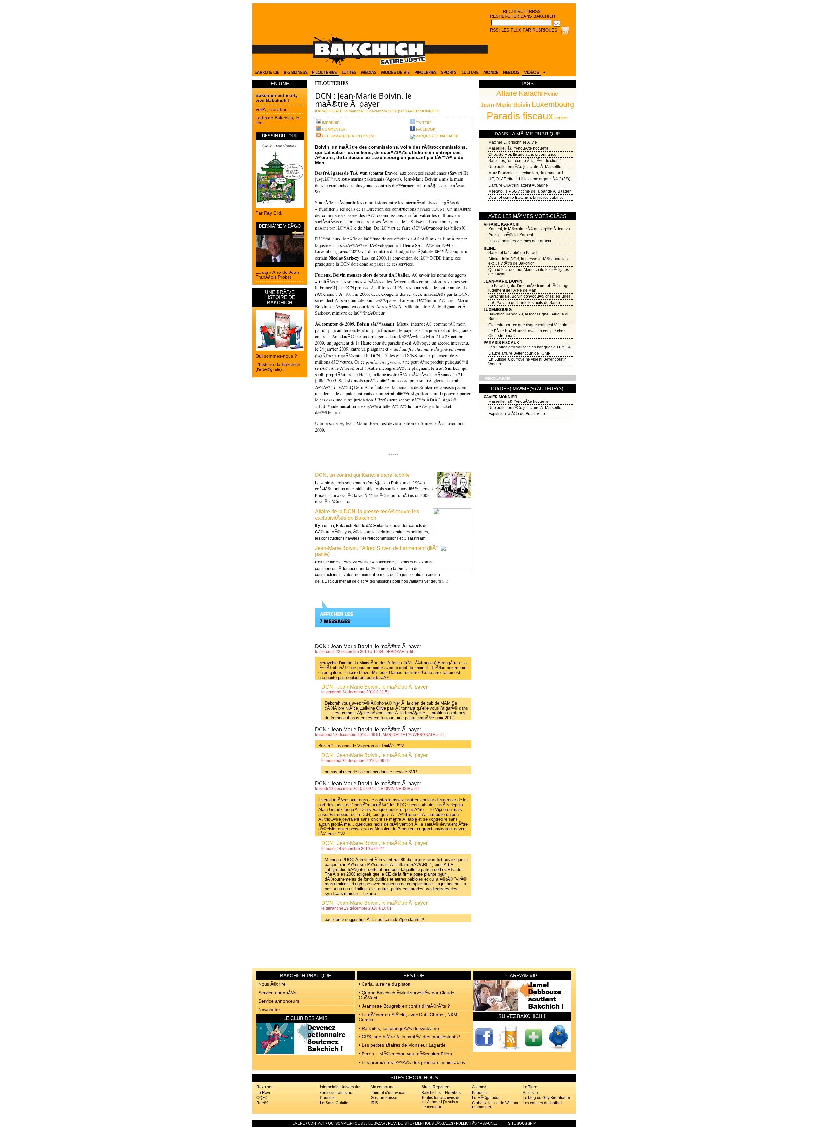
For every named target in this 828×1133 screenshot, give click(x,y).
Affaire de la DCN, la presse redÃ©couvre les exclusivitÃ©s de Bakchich (528, 261)
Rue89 (262, 1103)
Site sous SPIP (522, 1123)
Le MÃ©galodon (486, 1098)
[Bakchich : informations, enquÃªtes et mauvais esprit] (370, 66)
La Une (299, 1123)
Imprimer (330, 122)
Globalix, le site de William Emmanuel (495, 1105)
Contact (316, 1123)
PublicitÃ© (466, 1123)
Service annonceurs (278, 1001)
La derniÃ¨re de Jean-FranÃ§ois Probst (278, 275)
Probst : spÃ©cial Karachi (510, 235)
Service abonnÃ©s (277, 992)
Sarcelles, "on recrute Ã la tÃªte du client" (524, 160)
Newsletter (269, 1009)
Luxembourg (553, 104)
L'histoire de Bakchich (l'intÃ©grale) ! (278, 367)
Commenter (333, 129)
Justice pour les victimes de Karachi (519, 241)
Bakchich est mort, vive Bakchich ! (276, 98)
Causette (328, 1098)
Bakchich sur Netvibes (441, 1092)
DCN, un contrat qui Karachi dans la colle (362, 475)
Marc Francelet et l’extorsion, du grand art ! (525, 173)
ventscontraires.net (336, 1092)
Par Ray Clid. (269, 213)
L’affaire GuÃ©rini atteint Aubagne (518, 185)
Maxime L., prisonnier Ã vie (512, 142)
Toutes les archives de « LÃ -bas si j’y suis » (441, 1100)
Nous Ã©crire (272, 984)
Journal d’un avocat (388, 1092)
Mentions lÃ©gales (434, 1123)
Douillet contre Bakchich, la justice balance (526, 197)
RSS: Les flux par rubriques (523, 30)
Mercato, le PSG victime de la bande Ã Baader (529, 191)
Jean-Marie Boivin (505, 105)
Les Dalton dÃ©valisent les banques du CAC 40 (530, 347)
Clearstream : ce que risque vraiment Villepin (527, 325)
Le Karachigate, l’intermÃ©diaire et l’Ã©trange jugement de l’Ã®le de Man (529, 288)
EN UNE (280, 83)
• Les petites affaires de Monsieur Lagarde (402, 1045)
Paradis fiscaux (520, 115)
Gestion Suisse (384, 1098)
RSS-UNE (488, 1123)
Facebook (425, 129)
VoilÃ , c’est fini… (273, 109)
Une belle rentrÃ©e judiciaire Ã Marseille (524, 167)
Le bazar (376, 1123)
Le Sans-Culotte (334, 1103)
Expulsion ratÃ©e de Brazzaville (516, 414)
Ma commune (383, 1087)
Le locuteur (431, 1107)
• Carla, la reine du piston (384, 984)
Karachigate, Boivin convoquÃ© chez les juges (529, 296)
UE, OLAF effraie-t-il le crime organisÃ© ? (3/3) (529, 179)
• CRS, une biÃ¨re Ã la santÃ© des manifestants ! (409, 1036)
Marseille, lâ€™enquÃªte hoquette (518, 148)
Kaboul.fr (480, 1092)
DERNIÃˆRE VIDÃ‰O (280, 226)
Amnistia (530, 1092)
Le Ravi (263, 1092)
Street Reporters (435, 1087)
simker (561, 117)
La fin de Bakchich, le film (277, 120)
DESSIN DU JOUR (280, 136)
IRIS (374, 1103)
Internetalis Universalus (340, 1087)
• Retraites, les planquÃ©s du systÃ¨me (399, 1028)
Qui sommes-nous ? (276, 355)
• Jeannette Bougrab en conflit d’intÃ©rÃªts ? (404, 1006)
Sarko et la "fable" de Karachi (513, 253)
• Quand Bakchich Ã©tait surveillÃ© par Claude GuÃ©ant (406, 995)
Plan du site (400, 1123)
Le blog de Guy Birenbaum (546, 1098)
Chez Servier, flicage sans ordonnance (522, 154)
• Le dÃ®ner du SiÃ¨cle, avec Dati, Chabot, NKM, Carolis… (409, 1017)
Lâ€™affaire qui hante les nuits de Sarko (524, 302)
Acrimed (479, 1087)
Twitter (423, 122)
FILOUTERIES (331, 83)
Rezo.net (264, 1087)
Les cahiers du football (542, 1103)
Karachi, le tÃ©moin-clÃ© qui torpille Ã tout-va (529, 229)
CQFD (261, 1098)
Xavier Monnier (500, 397)
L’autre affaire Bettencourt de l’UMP (519, 353)
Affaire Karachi (519, 93)
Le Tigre (530, 1087)
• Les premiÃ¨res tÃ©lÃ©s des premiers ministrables (412, 1062)
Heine (551, 94)
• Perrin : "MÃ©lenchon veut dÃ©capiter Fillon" (406, 1053)
